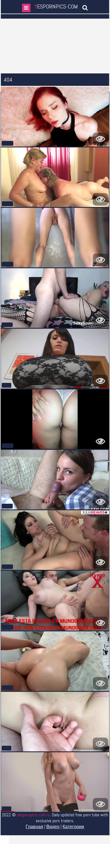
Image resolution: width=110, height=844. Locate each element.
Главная (34, 827)
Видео (53, 827)
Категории (73, 827)
